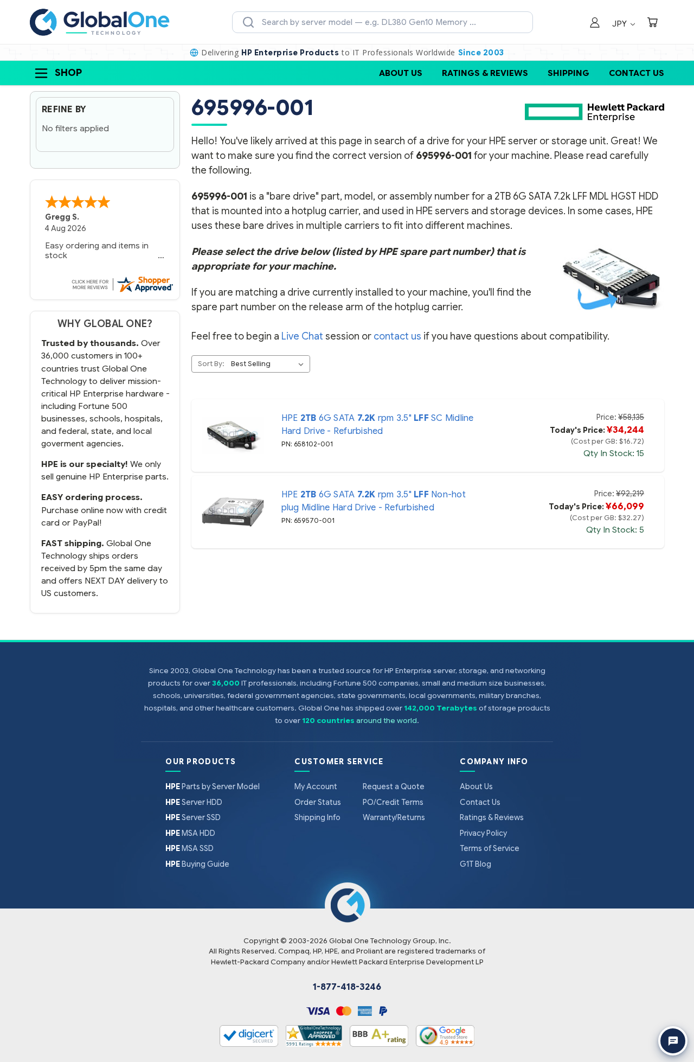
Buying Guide (197, 864)
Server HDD (193, 802)
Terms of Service (489, 848)
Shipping (568, 73)
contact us (397, 336)
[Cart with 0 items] (652, 24)
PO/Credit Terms (393, 802)
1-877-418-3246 (347, 987)
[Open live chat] (672, 1040)
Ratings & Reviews (485, 73)
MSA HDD (190, 833)
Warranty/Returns (394, 817)
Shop (68, 73)
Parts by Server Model (212, 786)
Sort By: (211, 363)
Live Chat (302, 336)
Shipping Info (317, 817)
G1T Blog (475, 864)
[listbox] (269, 364)
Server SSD (193, 817)
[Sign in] (594, 24)
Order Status (317, 802)
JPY (620, 23)
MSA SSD (189, 848)
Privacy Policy (483, 833)
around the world (386, 720)
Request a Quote (394, 786)
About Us (400, 73)
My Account (315, 786)
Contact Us (636, 73)
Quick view (232, 435)
